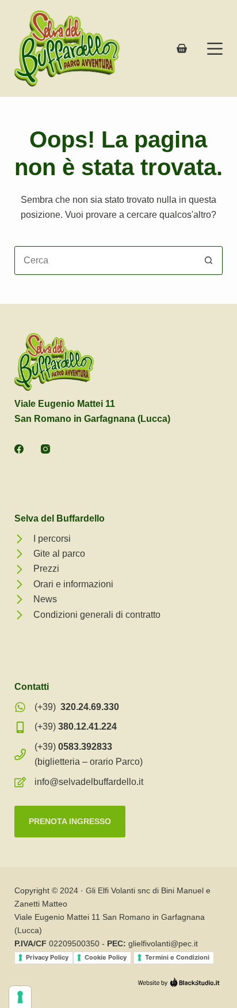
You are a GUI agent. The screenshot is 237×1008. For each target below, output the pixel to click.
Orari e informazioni (73, 584)
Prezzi (46, 568)
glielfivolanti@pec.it (163, 943)
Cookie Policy (106, 957)
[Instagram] (45, 449)
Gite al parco (59, 553)
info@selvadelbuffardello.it (89, 782)
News (45, 599)
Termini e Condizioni (177, 957)
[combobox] (105, 260)
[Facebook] (19, 449)
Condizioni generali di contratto (96, 615)
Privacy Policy (47, 957)
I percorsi (52, 538)
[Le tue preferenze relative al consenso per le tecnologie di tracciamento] (20, 997)
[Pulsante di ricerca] (208, 260)
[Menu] (215, 48)
